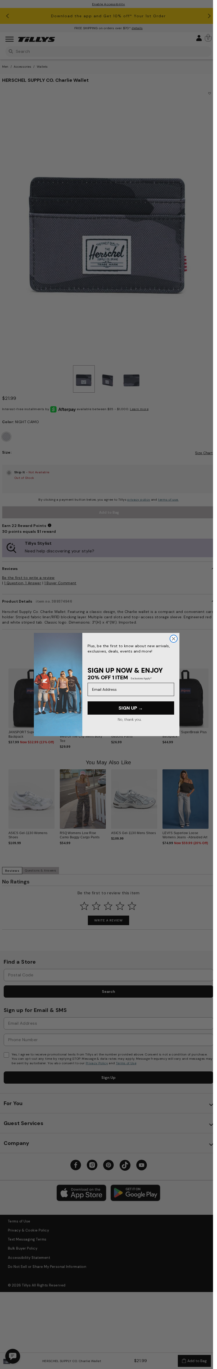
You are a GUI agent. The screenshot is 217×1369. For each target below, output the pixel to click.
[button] (212, 700)
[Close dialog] (173, 638)
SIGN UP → (131, 708)
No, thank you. (129, 719)
